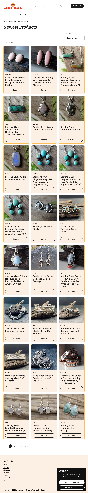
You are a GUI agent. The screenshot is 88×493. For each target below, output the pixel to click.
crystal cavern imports (24, 490)
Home (5, 21)
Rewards (6, 475)
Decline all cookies (72, 487)
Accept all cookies (72, 482)
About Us (6, 470)
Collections (12, 21)
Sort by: (68, 34)
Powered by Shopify (39, 490)
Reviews (6, 473)
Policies (6, 467)
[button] (77, 6)
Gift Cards (6, 478)
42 (25, 446)
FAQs (5, 480)
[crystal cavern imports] (13, 6)
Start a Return (8, 465)
